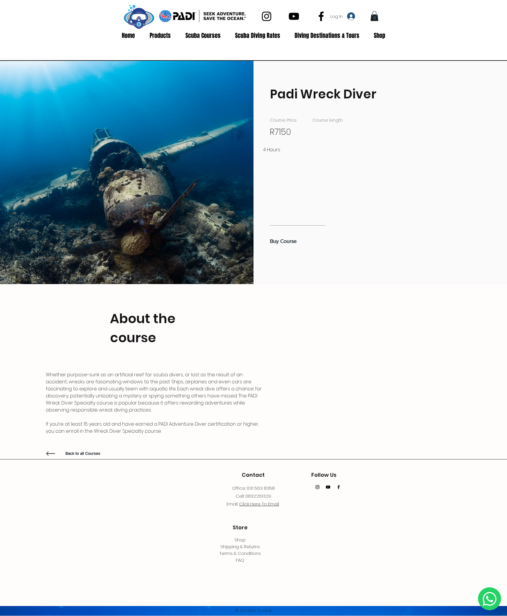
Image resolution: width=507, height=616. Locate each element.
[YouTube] (294, 16)
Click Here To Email (259, 504)
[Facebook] (321, 16)
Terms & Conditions (240, 553)
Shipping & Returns (240, 546)
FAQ (240, 560)
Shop (240, 540)
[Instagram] (266, 16)
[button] (374, 16)
